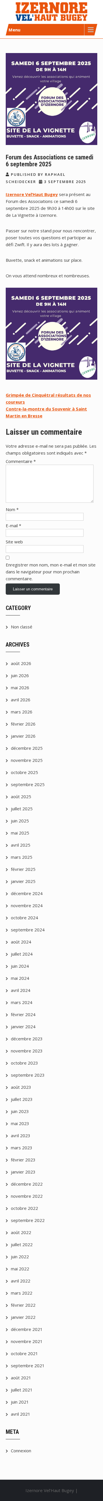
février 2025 (23, 869)
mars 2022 (21, 1293)
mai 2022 (20, 1269)
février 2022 (23, 1305)
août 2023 (21, 1087)
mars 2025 (21, 857)
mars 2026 (21, 712)
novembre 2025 (27, 760)
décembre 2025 (27, 748)
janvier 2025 (23, 881)
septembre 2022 (28, 1220)
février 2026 (23, 724)
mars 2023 (21, 1147)
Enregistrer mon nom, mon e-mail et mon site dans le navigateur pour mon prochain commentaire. (51, 571)
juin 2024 (20, 966)
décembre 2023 (27, 1039)
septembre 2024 (28, 930)
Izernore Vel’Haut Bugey (32, 194)
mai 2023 (20, 1123)
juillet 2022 (22, 1244)
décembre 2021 (27, 1329)
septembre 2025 (28, 784)
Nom (12, 509)
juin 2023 (20, 1111)
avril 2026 (20, 700)
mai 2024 (20, 978)
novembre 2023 (27, 1051)
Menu (14, 30)
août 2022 (21, 1232)
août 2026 (21, 663)
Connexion (21, 1450)
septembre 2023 (28, 1075)
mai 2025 (20, 833)
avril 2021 (20, 1414)
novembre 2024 (27, 905)
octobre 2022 (24, 1208)
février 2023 (23, 1160)
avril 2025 (20, 845)
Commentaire (21, 461)
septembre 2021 (28, 1365)
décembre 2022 (27, 1184)
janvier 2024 (23, 1026)
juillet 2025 (22, 808)
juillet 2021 (22, 1390)
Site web (14, 542)
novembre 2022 (27, 1196)
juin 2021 (20, 1402)
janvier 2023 (23, 1172)
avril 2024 (20, 990)
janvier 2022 (23, 1317)
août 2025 (21, 796)
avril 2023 (20, 1135)
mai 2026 (20, 687)
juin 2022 (20, 1256)
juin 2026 (20, 675)
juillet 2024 (22, 954)
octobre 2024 (24, 917)
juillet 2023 (22, 1099)
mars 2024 (21, 1002)
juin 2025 (20, 821)
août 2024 (21, 942)
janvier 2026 (23, 736)
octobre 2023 (24, 1063)
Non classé (21, 627)
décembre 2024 (27, 893)
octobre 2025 (24, 772)
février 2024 (23, 1014)
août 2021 (21, 1378)
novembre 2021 (27, 1341)
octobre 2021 (24, 1353)
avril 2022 (20, 1281)
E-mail (13, 525)
